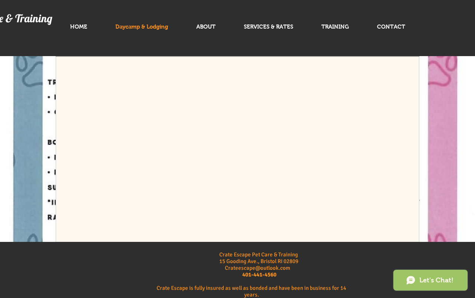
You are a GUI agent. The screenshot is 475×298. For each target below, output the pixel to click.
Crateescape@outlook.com (257, 268)
